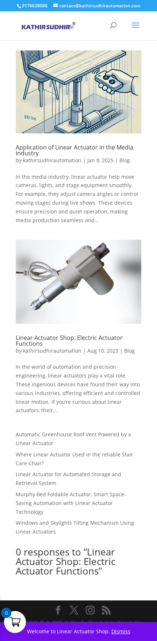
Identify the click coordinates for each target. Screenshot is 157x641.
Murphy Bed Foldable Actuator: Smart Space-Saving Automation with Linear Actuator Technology (71, 503)
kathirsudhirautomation (52, 160)
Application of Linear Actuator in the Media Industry (74, 150)
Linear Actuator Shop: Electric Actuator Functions (69, 341)
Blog (124, 160)
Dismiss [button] (120, 631)
